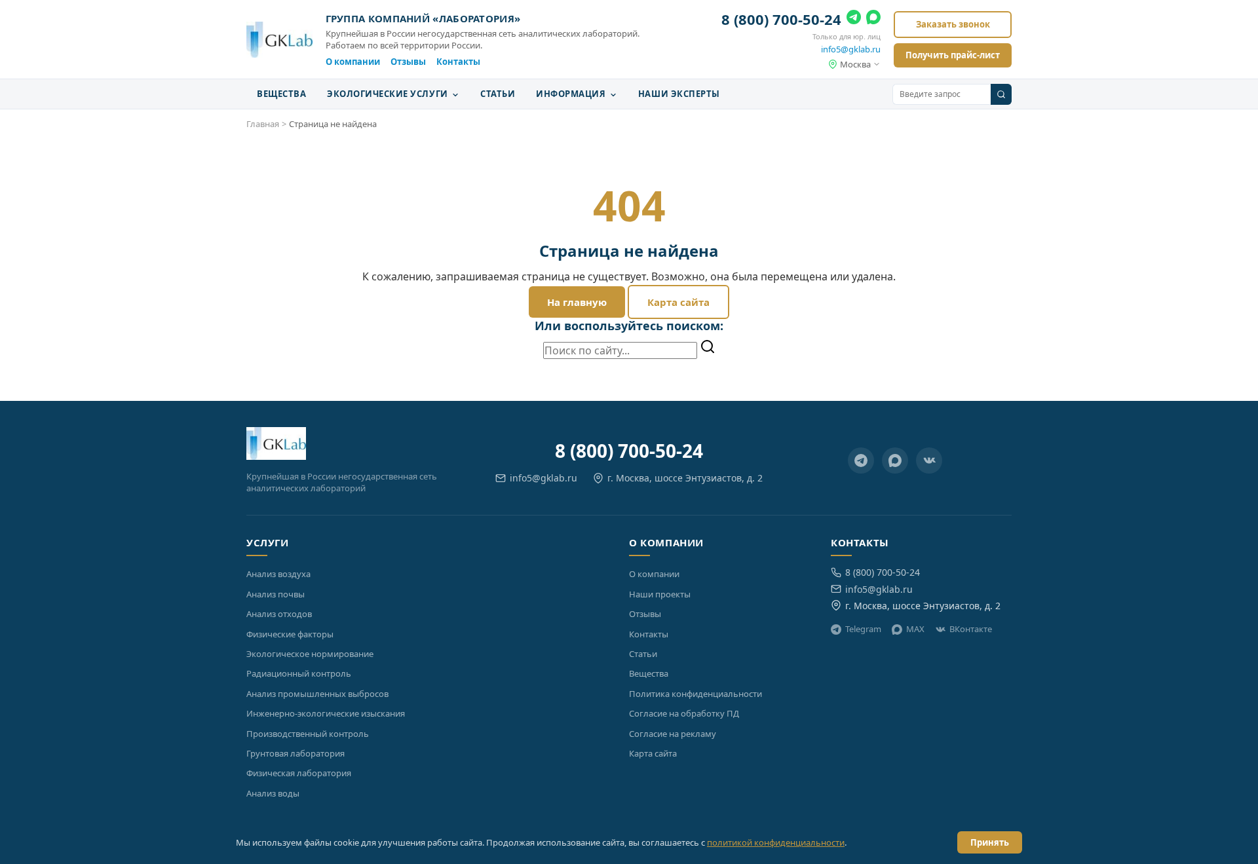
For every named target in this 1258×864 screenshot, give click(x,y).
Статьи (497, 94)
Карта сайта (678, 302)
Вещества (281, 94)
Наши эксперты (679, 94)
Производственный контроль (307, 734)
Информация (572, 94)
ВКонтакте (970, 629)
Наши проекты (660, 594)
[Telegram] (854, 19)
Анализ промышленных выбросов (317, 694)
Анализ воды (272, 793)
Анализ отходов (279, 614)
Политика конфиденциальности (695, 694)
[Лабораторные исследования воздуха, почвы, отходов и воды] (279, 40)
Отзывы (408, 61)
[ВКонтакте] (929, 460)
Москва (855, 64)
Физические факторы (290, 634)
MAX (915, 629)
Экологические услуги (388, 94)
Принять (989, 842)
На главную (577, 302)
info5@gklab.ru (851, 49)
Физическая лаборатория (298, 773)
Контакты (458, 61)
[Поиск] (1001, 94)
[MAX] (873, 19)
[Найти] (707, 348)
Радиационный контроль (298, 673)
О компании (353, 61)
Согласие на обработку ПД (684, 713)
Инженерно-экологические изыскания (325, 713)
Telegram (863, 629)
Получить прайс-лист (952, 55)
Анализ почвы (275, 594)
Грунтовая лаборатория (295, 753)
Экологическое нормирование (309, 654)
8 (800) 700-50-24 (781, 19)
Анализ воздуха (278, 574)
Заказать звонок (953, 24)
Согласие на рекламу (672, 734)
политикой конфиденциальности (776, 842)
